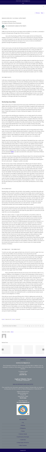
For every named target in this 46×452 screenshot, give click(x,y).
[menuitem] (23, 3)
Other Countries (23, 445)
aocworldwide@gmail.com (26, 0)
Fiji (23, 422)
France (23, 431)
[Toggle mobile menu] (43, 6)
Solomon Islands (23, 434)
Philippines (23, 428)
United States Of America (23, 442)
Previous (38, 13)
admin (4, 319)
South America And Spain (23, 437)
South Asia (23, 439)
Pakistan (23, 425)
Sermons (13, 319)
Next (42, 13)
